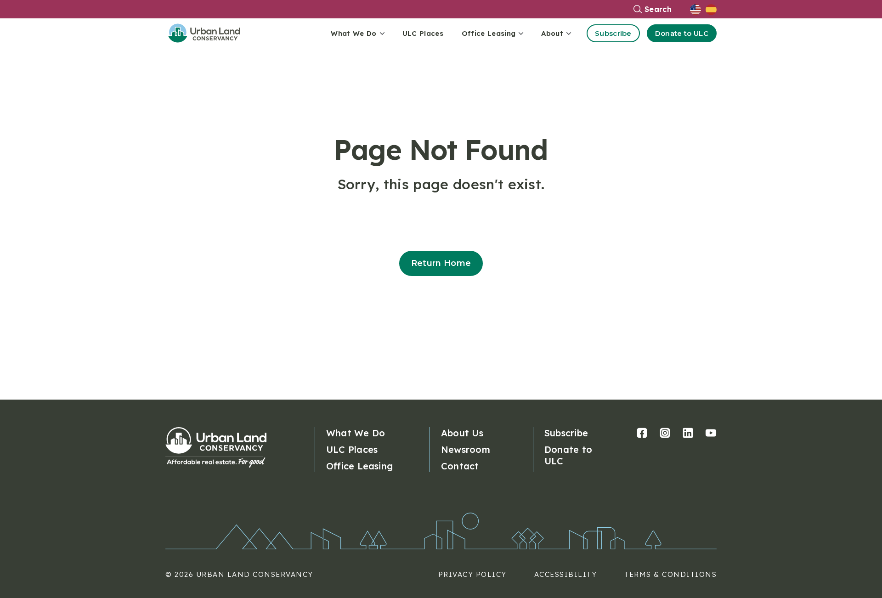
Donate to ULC (681, 33)
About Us (462, 433)
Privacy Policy (472, 574)
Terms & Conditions (670, 574)
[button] (698, 9)
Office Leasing (359, 466)
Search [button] (658, 9)
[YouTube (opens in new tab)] (711, 433)
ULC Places (422, 33)
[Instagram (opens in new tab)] (665, 433)
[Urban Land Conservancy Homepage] (211, 33)
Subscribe (613, 33)
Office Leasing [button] (488, 33)
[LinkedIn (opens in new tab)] (688, 433)
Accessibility (565, 574)
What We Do (355, 433)
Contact (460, 466)
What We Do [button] (353, 33)
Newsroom (465, 449)
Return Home (441, 263)
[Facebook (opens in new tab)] (642, 433)
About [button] (552, 33)
